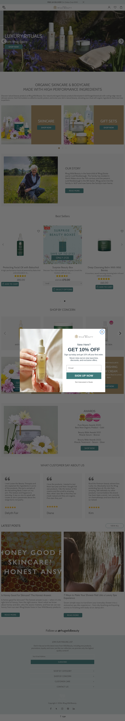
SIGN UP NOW (84, 375)
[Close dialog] (102, 332)
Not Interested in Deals (84, 382)
